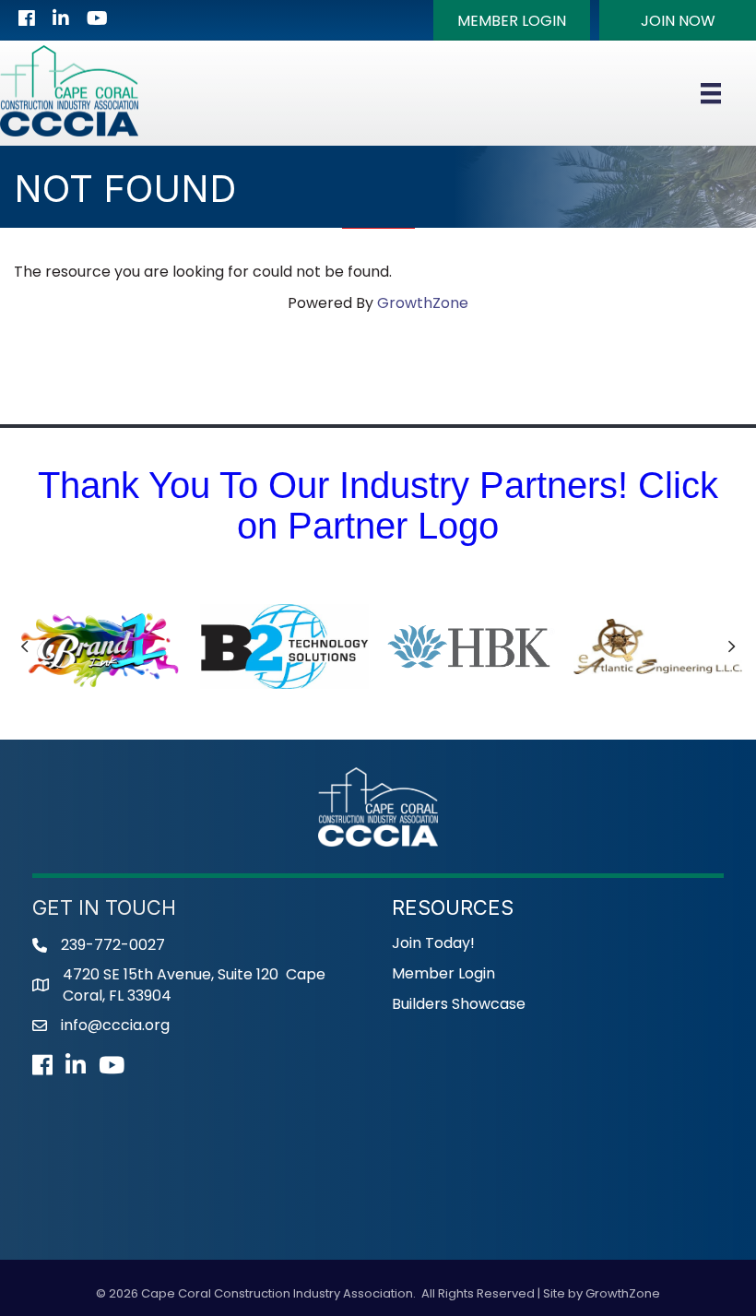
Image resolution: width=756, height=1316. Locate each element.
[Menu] (711, 93)
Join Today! (433, 943)
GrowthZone (422, 303)
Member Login (443, 973)
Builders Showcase (459, 1003)
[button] (511, 20)
